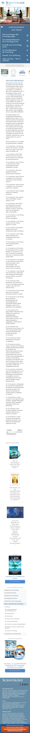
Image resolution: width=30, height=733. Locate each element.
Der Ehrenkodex (9, 616)
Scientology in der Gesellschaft (12, 633)
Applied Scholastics (22, 75)
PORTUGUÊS (5, 698)
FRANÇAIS (16, 691)
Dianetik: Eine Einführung (11, 55)
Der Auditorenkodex (9, 613)
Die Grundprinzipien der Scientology (9, 51)
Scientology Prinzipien (10, 592)
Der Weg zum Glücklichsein (13, 76)
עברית (22, 691)
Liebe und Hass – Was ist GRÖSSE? (11, 60)
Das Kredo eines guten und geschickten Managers (14, 627)
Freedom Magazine (16, 719)
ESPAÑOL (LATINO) (7, 695)
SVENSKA (21, 694)
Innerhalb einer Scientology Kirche (12, 46)
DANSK (10, 691)
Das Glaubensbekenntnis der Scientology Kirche (11, 40)
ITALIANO (21, 696)
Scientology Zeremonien (10, 598)
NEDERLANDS (21, 693)
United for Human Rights (18, 721)
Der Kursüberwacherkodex (11, 621)
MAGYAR (10, 694)
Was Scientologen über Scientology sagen (10, 35)
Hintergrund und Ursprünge (11, 590)
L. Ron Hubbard (6, 702)
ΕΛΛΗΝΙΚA (14, 696)
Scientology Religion (13, 714)
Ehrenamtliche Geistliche (18, 705)
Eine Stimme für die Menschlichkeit (11, 704)
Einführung (7, 606)
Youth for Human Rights (8, 723)
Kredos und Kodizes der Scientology (13, 604)
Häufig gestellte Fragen (8, 706)
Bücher (18, 706)
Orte (10, 708)
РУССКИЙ (8, 693)
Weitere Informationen (12, 707)
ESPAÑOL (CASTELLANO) (10, 696)
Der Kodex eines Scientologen (12, 618)
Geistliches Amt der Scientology (12, 601)
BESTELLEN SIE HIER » (15, 581)
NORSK (16, 694)
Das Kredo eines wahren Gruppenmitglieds (15, 624)
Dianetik (14, 713)
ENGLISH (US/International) (9, 690)
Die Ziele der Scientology (11, 630)
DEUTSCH (5, 694)
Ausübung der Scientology (11, 595)
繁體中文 (14, 693)
